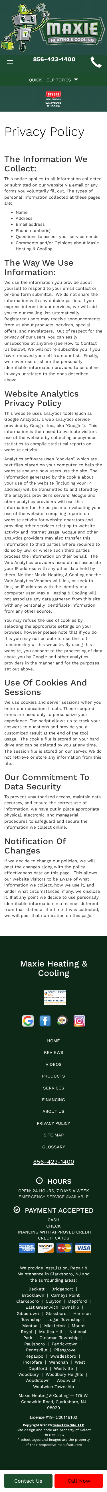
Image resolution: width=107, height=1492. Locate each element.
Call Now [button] (79, 1481)
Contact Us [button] (28, 1481)
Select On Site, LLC (68, 1425)
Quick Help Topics (51, 80)
